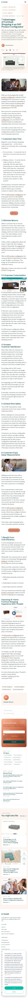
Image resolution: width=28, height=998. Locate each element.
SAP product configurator (15, 195)
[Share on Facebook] (10, 50)
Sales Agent (4, 929)
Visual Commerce (8, 13)
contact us (11, 676)
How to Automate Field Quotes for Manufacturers (11, 800)
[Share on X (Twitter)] (13, 50)
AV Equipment (4, 940)
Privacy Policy (15, 736)
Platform (3, 927)
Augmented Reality (16, 759)
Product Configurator (9, 7)
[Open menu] (25, 2)
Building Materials (5, 942)
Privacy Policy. (8, 974)
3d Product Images (7, 759)
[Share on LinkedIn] (6, 50)
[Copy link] (17, 50)
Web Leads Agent (5, 931)
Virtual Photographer (9, 10)
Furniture (3, 946)
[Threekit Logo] (4, 2)
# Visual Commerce (6, 689)
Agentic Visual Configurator (7, 933)
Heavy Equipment (5, 949)
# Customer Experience (18, 689)
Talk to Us (13, 213)
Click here (4, 268)
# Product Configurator (7, 686)
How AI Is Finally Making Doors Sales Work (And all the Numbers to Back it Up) (13, 775)
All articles (22, 816)
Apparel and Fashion (8, 764)
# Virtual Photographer (19, 686)
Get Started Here (14, 530)
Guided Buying (16, 764)
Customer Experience (9, 16)
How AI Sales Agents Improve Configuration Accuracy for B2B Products (13, 787)
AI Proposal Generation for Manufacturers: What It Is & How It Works (13, 794)
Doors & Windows (5, 944)
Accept (14, 988)
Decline (14, 991)
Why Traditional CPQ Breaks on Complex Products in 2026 (12, 781)
